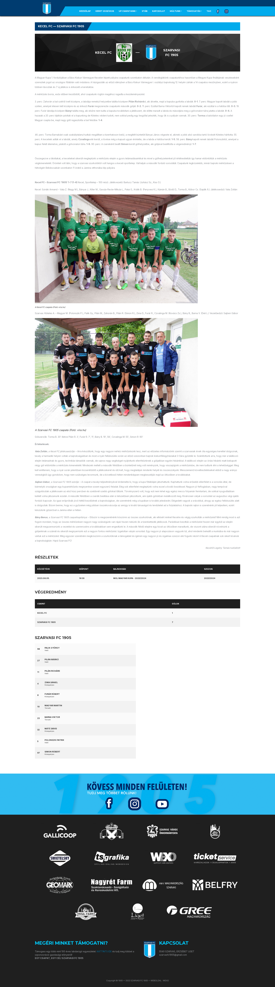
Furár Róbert (52, 694)
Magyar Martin (53, 705)
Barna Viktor (52, 717)
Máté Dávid (51, 728)
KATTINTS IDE (104, 951)
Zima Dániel (51, 682)
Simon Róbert (52, 751)
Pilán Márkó (52, 659)
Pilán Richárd (52, 671)
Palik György (52, 648)
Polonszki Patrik (54, 740)
